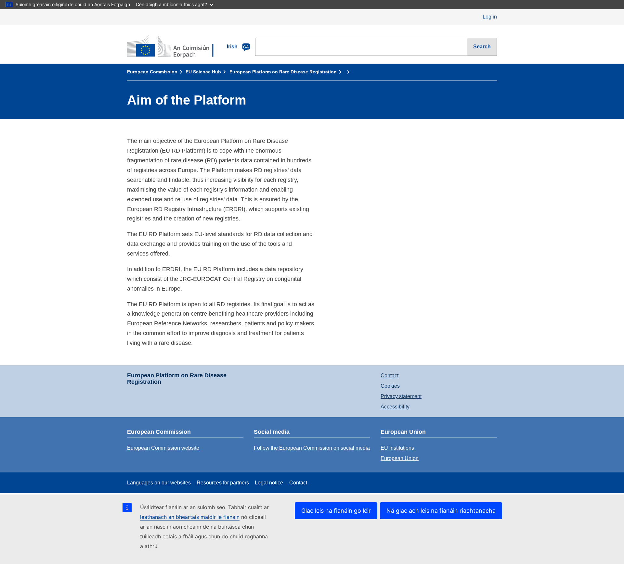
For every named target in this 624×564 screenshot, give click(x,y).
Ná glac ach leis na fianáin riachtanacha (441, 510)
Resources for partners (223, 482)
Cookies (390, 386)
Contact (389, 375)
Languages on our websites (159, 482)
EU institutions (397, 448)
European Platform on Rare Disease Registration (283, 71)
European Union (400, 458)
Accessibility (395, 406)
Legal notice (269, 482)
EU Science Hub (203, 71)
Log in (490, 16)
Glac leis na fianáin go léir (336, 510)
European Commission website (163, 448)
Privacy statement (401, 396)
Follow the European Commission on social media (312, 448)
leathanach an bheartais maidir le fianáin (190, 517)
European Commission (152, 71)
